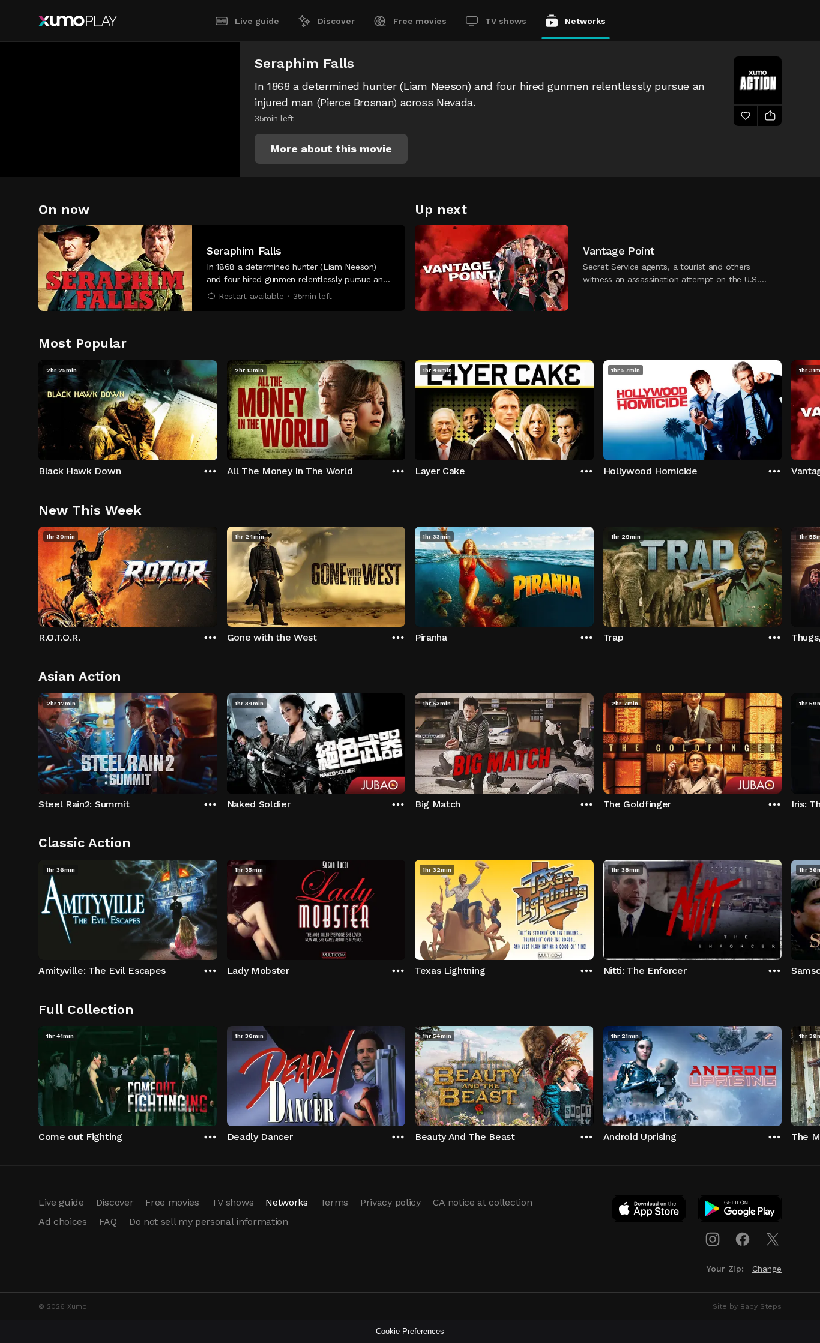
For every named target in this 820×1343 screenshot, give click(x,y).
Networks (585, 21)
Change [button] (767, 1268)
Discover (336, 21)
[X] (773, 1239)
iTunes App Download (649, 1211)
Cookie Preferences (410, 1331)
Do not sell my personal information (208, 1221)
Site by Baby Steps (747, 1306)
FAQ (108, 1221)
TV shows (505, 21)
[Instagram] (713, 1239)
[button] (331, 149)
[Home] (77, 21)
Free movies (420, 21)
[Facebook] (743, 1239)
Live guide (257, 21)
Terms (334, 1202)
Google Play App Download (740, 1211)
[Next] (781, 407)
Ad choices (62, 1221)
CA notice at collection (482, 1202)
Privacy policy (390, 1202)
